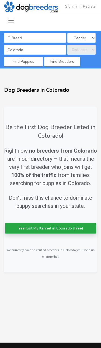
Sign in (71, 6)
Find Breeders (62, 61)
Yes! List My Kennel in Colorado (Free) (50, 228)
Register (90, 6)
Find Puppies (23, 61)
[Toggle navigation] (11, 21)
